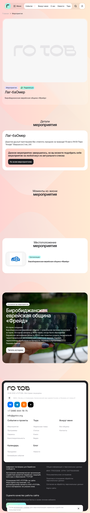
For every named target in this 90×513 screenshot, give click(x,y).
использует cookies (21, 507)
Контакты (63, 430)
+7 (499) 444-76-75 (18, 411)
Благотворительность (16, 438)
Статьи (36, 430)
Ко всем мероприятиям (21, 162)
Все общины (64, 427)
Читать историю (15, 350)
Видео (35, 438)
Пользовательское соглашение (58, 475)
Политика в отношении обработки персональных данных (59, 479)
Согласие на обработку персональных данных (64, 484)
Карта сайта (51, 488)
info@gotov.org (15, 415)
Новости (36, 452)
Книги (35, 434)
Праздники (12, 452)
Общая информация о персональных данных (64, 467)
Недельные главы (40, 427)
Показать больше (13, 343)
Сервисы (11, 434)
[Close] (78, 508)
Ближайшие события (16, 455)
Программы (12, 430)
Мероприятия (13, 427)
